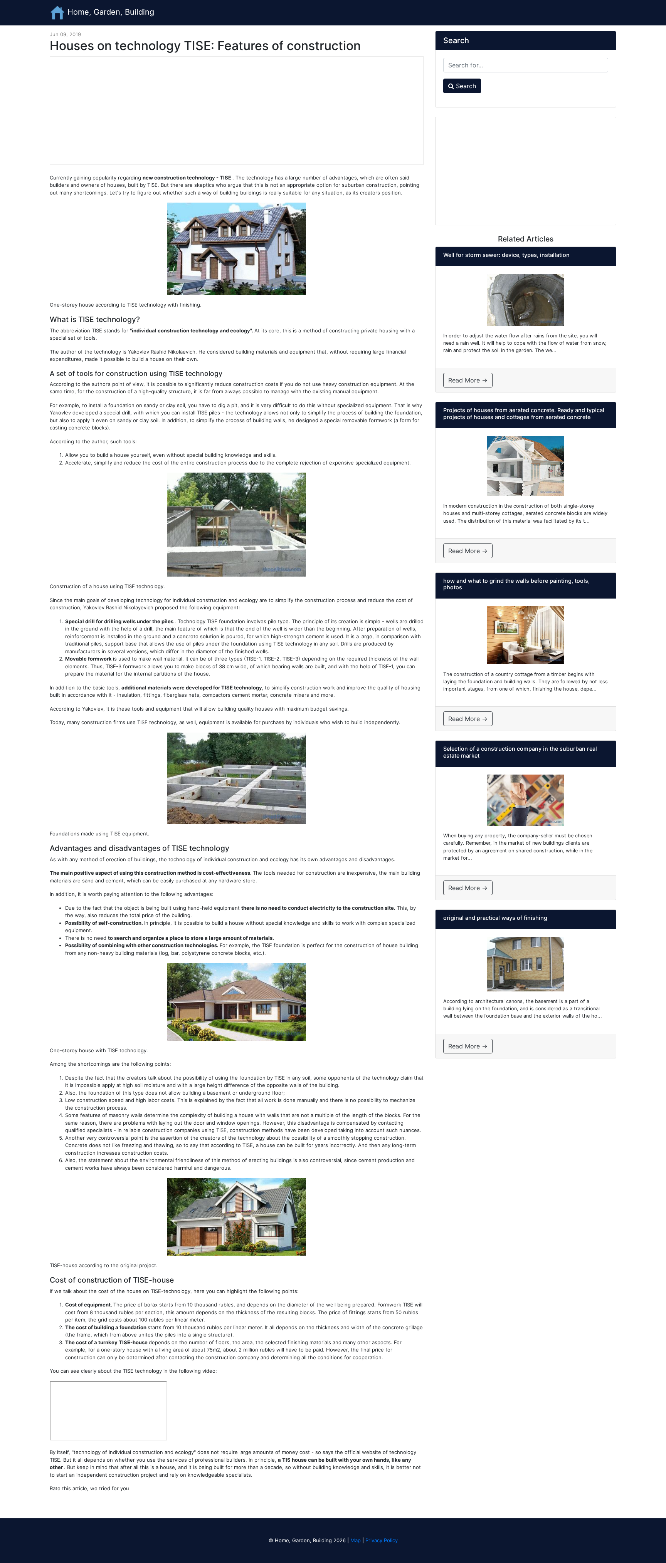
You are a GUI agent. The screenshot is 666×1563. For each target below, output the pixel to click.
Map (355, 1540)
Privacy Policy (381, 1540)
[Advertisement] (236, 110)
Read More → (468, 380)
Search (465, 86)
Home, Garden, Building (109, 12)
